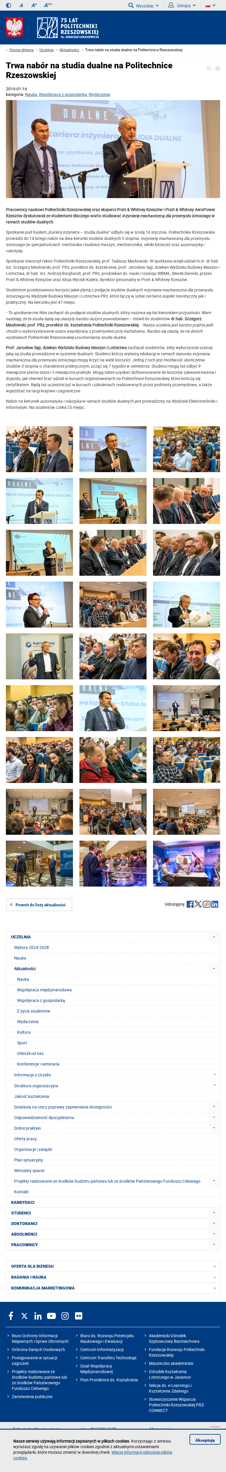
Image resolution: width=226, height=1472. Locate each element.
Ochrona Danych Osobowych (38, 1349)
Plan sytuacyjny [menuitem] (28, 1160)
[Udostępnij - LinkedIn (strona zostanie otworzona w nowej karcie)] (215, 905)
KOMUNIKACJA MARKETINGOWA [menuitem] (43, 1288)
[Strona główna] (52, 27)
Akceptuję (205, 1440)
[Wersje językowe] (210, 5)
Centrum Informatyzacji (102, 1349)
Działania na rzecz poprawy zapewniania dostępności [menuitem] (63, 1107)
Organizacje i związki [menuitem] (33, 1149)
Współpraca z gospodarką (63, 94)
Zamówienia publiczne (32, 1396)
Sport (22, 1042)
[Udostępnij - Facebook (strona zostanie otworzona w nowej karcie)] (190, 905)
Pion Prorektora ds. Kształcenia (109, 1380)
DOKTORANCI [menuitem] (24, 1223)
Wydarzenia (99, 94)
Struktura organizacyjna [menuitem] (36, 1085)
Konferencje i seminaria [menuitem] (38, 1064)
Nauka (31, 94)
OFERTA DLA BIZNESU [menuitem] (32, 1266)
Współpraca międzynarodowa (44, 990)
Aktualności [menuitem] (25, 968)
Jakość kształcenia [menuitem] (31, 1096)
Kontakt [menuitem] (21, 1191)
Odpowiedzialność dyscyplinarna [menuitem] (44, 1117)
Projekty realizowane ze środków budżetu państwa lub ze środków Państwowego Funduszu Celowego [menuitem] (107, 1181)
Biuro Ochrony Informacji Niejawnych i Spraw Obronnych (40, 1338)
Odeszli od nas (30, 1053)
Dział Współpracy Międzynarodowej (96, 1368)
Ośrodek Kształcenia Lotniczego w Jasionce (170, 1374)
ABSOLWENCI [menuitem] (24, 1234)
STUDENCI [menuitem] (21, 1213)
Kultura (24, 1032)
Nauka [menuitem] (20, 958)
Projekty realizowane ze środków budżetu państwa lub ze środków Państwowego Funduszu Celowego (39, 1380)
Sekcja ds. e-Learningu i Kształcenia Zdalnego (170, 1388)
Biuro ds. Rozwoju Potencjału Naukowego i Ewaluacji (107, 1338)
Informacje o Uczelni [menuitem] (32, 1075)
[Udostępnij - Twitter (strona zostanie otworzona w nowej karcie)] (198, 905)
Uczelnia (46, 49)
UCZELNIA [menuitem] (21, 937)
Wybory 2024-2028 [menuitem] (31, 947)
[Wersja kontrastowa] (8, 5)
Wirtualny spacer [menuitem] (29, 1170)
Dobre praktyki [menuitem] (27, 1128)
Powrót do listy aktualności (41, 904)
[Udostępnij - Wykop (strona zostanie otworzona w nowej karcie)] (206, 905)
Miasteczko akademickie (171, 1363)
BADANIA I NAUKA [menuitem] (28, 1277)
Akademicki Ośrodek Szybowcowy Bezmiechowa (174, 1338)
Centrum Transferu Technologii (108, 1357)
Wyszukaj (144, 6)
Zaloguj (183, 5)
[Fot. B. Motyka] (113, 149)
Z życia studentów (33, 1011)
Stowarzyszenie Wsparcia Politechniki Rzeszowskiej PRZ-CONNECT (177, 1404)
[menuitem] (214, 936)
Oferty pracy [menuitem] (25, 1138)
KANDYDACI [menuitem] (22, 1202)
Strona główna (21, 49)
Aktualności (69, 49)
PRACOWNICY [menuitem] (24, 1244)
